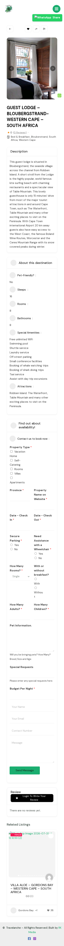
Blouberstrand (39, 136)
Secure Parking (16, 538)
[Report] (44, 28)
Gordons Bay (26, 910)
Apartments (17, 482)
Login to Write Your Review (34, 797)
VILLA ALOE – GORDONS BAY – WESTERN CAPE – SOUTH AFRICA (31, 888)
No (16, 549)
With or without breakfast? (41, 570)
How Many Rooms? (16, 568)
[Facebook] (29, 938)
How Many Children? (41, 607)
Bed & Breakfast (20, 136)
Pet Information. (21, 625)
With (37, 583)
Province (17, 490)
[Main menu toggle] (56, 9)
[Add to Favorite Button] (51, 835)
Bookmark (28, 28)
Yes (16, 545)
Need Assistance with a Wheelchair (42, 542)
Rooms (18, 469)
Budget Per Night (22, 688)
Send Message (25, 770)
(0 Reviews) (20, 132)
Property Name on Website (40, 494)
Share (56, 17)
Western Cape (27, 139)
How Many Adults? (16, 607)
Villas (17, 473)
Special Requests (21, 667)
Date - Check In (19, 518)
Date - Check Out (43, 518)
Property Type (21, 447)
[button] (11, 68)
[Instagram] (34, 938)
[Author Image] (49, 877)
